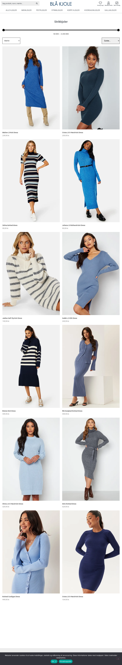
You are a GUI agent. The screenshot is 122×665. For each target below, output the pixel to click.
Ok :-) (54, 661)
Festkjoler (41, 10)
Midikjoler (26, 10)
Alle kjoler (11, 10)
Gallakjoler (110, 10)
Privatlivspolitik (65, 661)
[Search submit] (36, 3)
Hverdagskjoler (92, 10)
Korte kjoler (73, 10)
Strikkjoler (57, 10)
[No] (118, 658)
